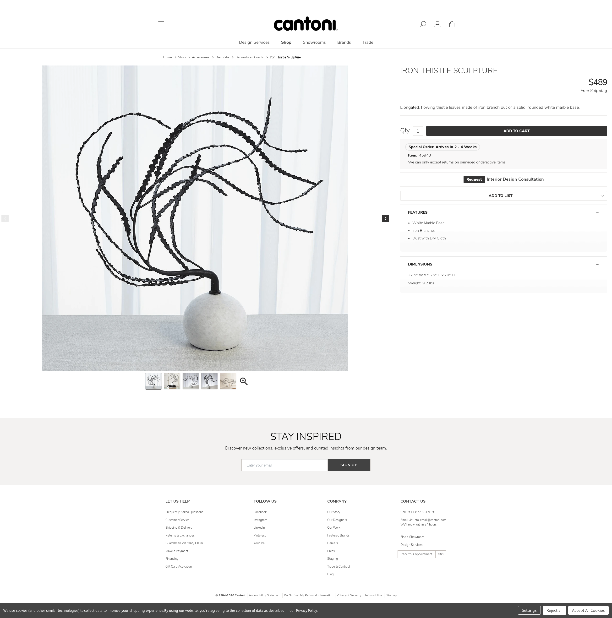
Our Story (333, 512)
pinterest (260, 535)
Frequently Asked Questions (184, 512)
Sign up (349, 465)
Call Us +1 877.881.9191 (418, 512)
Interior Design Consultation (505, 179)
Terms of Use (373, 595)
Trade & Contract (338, 566)
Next (385, 218)
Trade (367, 42)
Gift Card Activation (178, 566)
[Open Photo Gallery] (243, 382)
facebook (260, 512)
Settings (529, 610)
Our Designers (337, 520)
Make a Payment (176, 551)
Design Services (411, 545)
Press (331, 551)
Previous (5, 218)
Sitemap (391, 595)
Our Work (333, 528)
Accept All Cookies (588, 610)
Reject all (554, 610)
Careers (332, 543)
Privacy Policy (306, 610)
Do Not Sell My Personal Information (308, 595)
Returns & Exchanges (180, 535)
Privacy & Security (349, 595)
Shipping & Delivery (178, 528)
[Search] (423, 25)
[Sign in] (437, 25)
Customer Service (177, 520)
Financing (172, 559)
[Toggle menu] (161, 24)
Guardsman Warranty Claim (184, 543)
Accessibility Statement (265, 595)
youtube (259, 543)
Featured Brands (338, 535)
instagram (260, 520)
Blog (330, 574)
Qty (405, 130)
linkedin (259, 528)
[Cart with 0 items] (452, 25)
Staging (332, 559)
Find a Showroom (412, 537)
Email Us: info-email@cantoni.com (423, 520)
